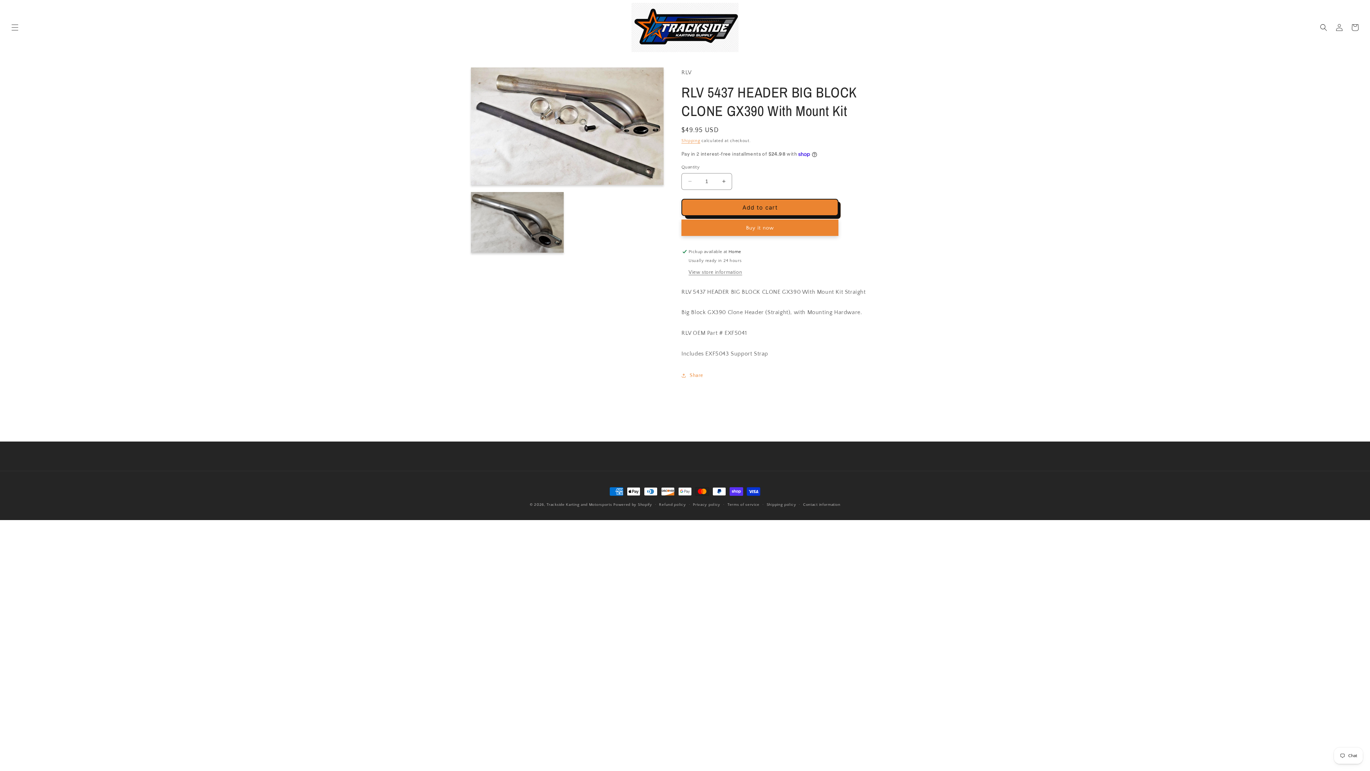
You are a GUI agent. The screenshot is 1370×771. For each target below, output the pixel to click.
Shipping (690, 140)
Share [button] (696, 375)
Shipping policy (781, 505)
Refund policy (672, 505)
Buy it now (760, 228)
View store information (715, 272)
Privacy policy (706, 505)
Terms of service (743, 505)
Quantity (690, 167)
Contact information (821, 505)
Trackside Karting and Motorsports (579, 505)
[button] (15, 27)
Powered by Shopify (632, 505)
